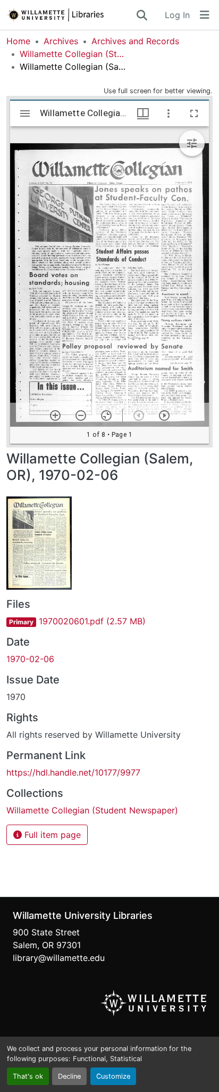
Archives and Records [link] (135, 41)
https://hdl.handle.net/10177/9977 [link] (73, 772)
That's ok (28, 1076)
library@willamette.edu (59, 957)
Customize (113, 1076)
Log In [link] (177, 15)
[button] (70, 15)
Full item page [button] (51, 834)
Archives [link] (61, 41)
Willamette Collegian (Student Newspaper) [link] (73, 53)
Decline (69, 1076)
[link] (109, 621)
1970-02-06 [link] (30, 659)
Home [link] (18, 41)
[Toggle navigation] (205, 15)
